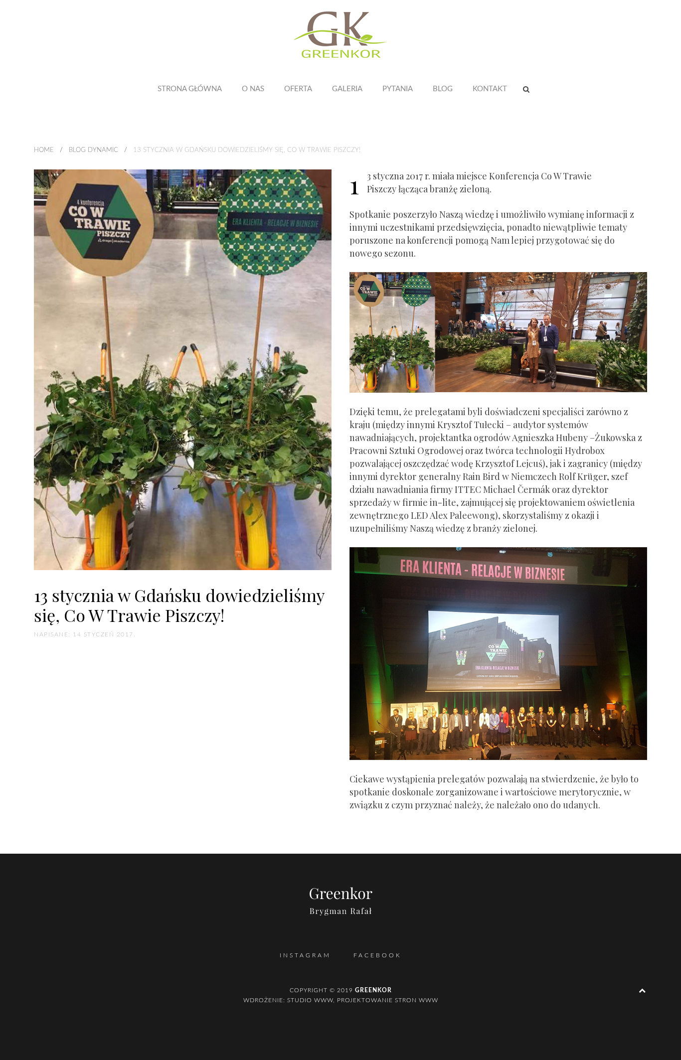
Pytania (397, 89)
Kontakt (490, 89)
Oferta (298, 89)
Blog (443, 89)
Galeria (347, 89)
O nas (253, 89)
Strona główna (190, 89)
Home (44, 150)
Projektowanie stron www (387, 1000)
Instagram (305, 955)
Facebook (377, 955)
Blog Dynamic (93, 150)
